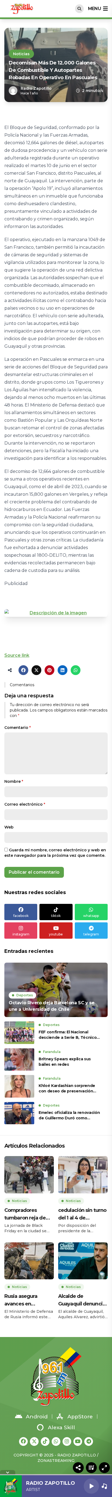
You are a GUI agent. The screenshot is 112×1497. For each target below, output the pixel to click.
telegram (91, 934)
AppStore (80, 1416)
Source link (16, 655)
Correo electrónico (24, 804)
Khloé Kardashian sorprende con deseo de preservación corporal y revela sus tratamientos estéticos (67, 1088)
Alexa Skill (61, 1427)
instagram (21, 934)
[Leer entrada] (56, 990)
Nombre (13, 781)
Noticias (21, 53)
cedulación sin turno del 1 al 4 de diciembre (82, 1214)
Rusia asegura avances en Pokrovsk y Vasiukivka (20, 1300)
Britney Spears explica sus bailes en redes (65, 1061)
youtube (56, 934)
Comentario (17, 727)
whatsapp (91, 916)
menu (94, 8)
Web (9, 827)
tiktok (56, 916)
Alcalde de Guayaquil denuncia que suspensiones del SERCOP (81, 1300)
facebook (21, 916)
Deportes (24, 995)
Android (37, 1416)
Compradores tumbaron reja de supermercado (25, 1214)
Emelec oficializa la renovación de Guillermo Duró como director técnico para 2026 (69, 1115)
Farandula (52, 1052)
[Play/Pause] (91, 1486)
